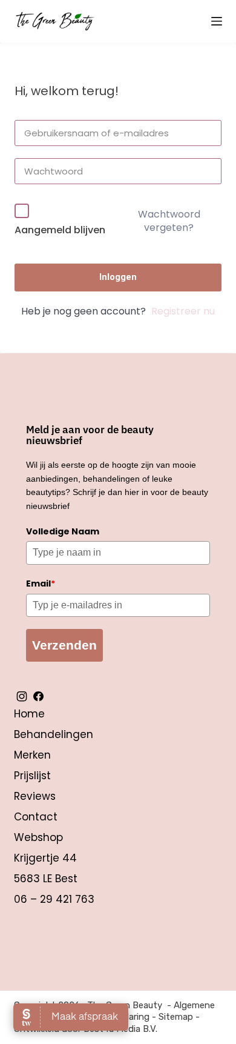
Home (29, 714)
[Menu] (216, 21)
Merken (32, 755)
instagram (22, 696)
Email (40, 583)
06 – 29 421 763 (54, 899)
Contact (35, 817)
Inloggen (118, 276)
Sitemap (176, 1016)
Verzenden (64, 645)
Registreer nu (183, 311)
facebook (38, 696)
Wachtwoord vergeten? (169, 220)
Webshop (38, 837)
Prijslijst (32, 775)
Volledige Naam (62, 531)
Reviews (35, 796)
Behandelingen (53, 734)
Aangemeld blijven (60, 230)
